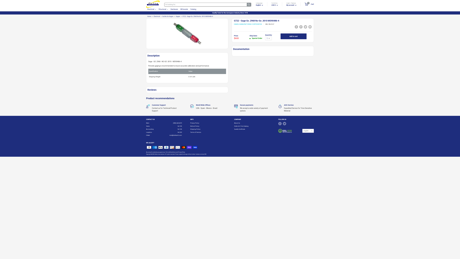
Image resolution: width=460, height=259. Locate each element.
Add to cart (293, 36)
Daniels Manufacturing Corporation (248, 24)
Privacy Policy (194, 123)
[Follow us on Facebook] (280, 123)
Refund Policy (194, 126)
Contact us (150, 119)
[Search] (249, 4)
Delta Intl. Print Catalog (241, 126)
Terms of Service (195, 132)
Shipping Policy (195, 129)
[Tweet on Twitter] (305, 26)
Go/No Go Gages (167, 16)
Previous (145, 34)
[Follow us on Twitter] (284, 123)
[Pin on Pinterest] (301, 26)
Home (149, 16)
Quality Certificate (239, 129)
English (306, 131)
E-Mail (148, 135)
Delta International (160, 154)
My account (290, 5)
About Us (237, 123)
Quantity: (268, 35)
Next (229, 34)
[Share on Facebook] (296, 26)
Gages (178, 16)
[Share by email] (310, 26)
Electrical (157, 16)
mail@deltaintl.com (175, 135)
